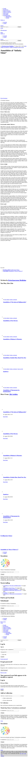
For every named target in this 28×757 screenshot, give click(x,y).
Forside (4, 8)
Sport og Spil (20, 369)
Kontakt (7, 17)
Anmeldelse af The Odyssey (10, 320)
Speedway (6, 371)
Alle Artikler (5, 14)
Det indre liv (5, 9)
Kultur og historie (6, 10)
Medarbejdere (8, 16)
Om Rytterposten (6, 15)
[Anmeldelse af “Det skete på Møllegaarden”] (15, 292)
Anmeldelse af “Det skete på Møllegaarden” (14, 302)
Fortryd (2, 755)
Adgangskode (3, 652)
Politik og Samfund (7, 12)
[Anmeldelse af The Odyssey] (15, 311)
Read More (5, 416)
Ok (20, 753)
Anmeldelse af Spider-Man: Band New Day (14, 357)
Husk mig (4, 654)
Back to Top (3, 621)
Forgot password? (4, 659)
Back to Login (3, 672)
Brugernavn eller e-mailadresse (7, 649)
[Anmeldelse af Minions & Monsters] (15, 329)
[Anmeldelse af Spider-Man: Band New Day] (15, 348)
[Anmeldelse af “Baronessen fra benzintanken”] (15, 380)
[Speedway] (15, 364)
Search (19, 26)
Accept (2, 688)
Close (2, 622)
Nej (23, 753)
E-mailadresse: (4, 572)
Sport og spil (5, 13)
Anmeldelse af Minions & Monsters (12, 339)
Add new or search (5, 695)
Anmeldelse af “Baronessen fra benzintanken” (12, 593)
